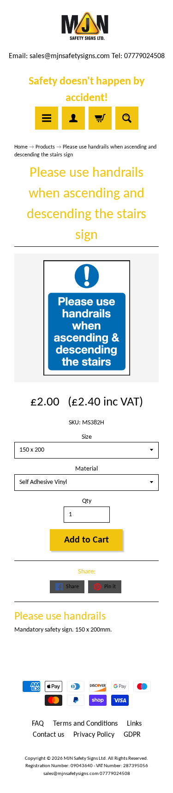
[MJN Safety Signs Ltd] (86, 26)
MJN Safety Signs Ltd (85, 758)
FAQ (38, 723)
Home (21, 147)
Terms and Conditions (85, 723)
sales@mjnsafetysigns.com (70, 56)
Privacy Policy (93, 735)
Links (134, 723)
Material (86, 469)
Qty (86, 501)
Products (45, 147)
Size (87, 437)
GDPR (132, 735)
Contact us (48, 735)
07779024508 (115, 773)
